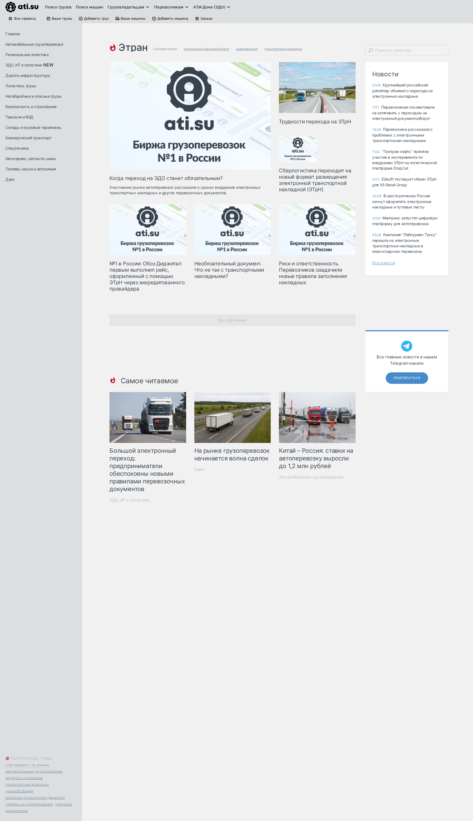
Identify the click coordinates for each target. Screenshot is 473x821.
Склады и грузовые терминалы (33, 127)
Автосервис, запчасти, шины (30, 158)
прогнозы (64, 804)
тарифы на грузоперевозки (29, 804)
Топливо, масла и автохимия (30, 169)
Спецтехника (17, 148)
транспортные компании (27, 784)
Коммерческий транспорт (28, 137)
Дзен (9, 179)
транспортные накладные (283, 49)
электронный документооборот (206, 49)
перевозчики (16, 810)
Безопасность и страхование (30, 106)
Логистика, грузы (20, 85)
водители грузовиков (24, 778)
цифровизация (247, 49)
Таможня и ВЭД (19, 117)
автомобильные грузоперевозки (33, 771)
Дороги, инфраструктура (27, 75)
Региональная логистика (26, 54)
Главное (12, 33)
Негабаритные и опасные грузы (33, 96)
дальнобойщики (19, 791)
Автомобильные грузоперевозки (34, 44)
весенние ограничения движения (35, 797)
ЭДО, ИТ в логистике (23, 65)
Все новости (383, 262)
